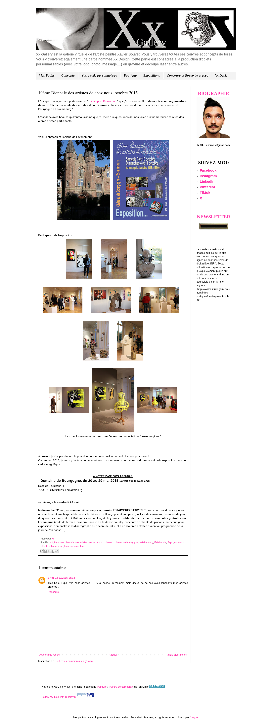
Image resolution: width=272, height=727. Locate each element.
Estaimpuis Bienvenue (102, 101)
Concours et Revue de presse (187, 75)
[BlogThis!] (45, 551)
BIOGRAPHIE (213, 93)
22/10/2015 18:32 (65, 577)
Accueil (113, 654)
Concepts (68, 75)
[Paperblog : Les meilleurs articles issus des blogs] (85, 696)
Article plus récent (49, 654)
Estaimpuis (160, 542)
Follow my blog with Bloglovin (59, 696)
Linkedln (207, 182)
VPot (51, 577)
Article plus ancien (176, 654)
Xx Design (222, 75)
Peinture (102, 686)
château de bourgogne (126, 542)
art (51, 542)
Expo (170, 542)
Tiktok (205, 193)
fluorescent (57, 546)
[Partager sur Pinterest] (57, 551)
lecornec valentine (74, 546)
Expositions (151, 75)
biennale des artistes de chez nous (84, 542)
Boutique (130, 75)
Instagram (208, 176)
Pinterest (207, 187)
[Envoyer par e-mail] (42, 551)
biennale (59, 542)
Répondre (53, 591)
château (108, 542)
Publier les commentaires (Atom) (74, 661)
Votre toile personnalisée (99, 75)
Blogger (194, 717)
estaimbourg (146, 542)
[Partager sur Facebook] (53, 551)
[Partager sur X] (49, 551)
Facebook (208, 170)
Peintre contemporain (120, 686)
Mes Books (47, 75)
